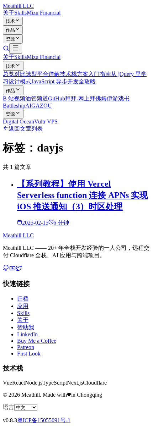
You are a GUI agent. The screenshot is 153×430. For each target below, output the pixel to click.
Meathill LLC (18, 6)
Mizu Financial (43, 13)
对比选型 (25, 74)
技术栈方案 (74, 74)
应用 (22, 306)
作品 (10, 30)
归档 (22, 299)
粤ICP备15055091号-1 (43, 420)
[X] (19, 269)
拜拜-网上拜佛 (83, 98)
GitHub (56, 98)
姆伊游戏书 (115, 98)
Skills (20, 13)
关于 (8, 13)
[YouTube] (12, 269)
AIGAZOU (38, 106)
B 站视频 (14, 98)
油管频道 (36, 98)
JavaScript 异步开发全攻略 (63, 81)
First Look (29, 354)
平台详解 (48, 74)
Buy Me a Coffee (36, 341)
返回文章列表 (26, 129)
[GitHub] (6, 269)
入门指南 (99, 74)
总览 (8, 74)
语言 (8, 407)
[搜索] (6, 49)
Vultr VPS (46, 121)
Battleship (14, 106)
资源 (10, 39)
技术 (10, 21)
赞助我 (25, 327)
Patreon (25, 347)
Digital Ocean (18, 121)
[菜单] (15, 48)
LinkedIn (27, 334)
